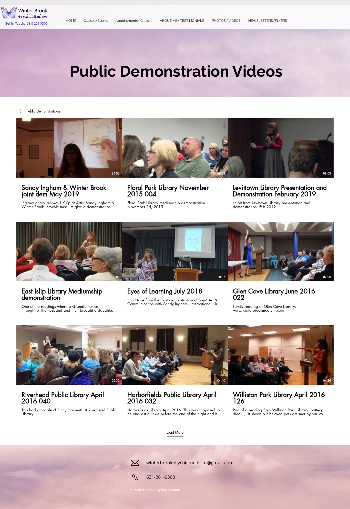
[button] (40, 111)
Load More (175, 432)
